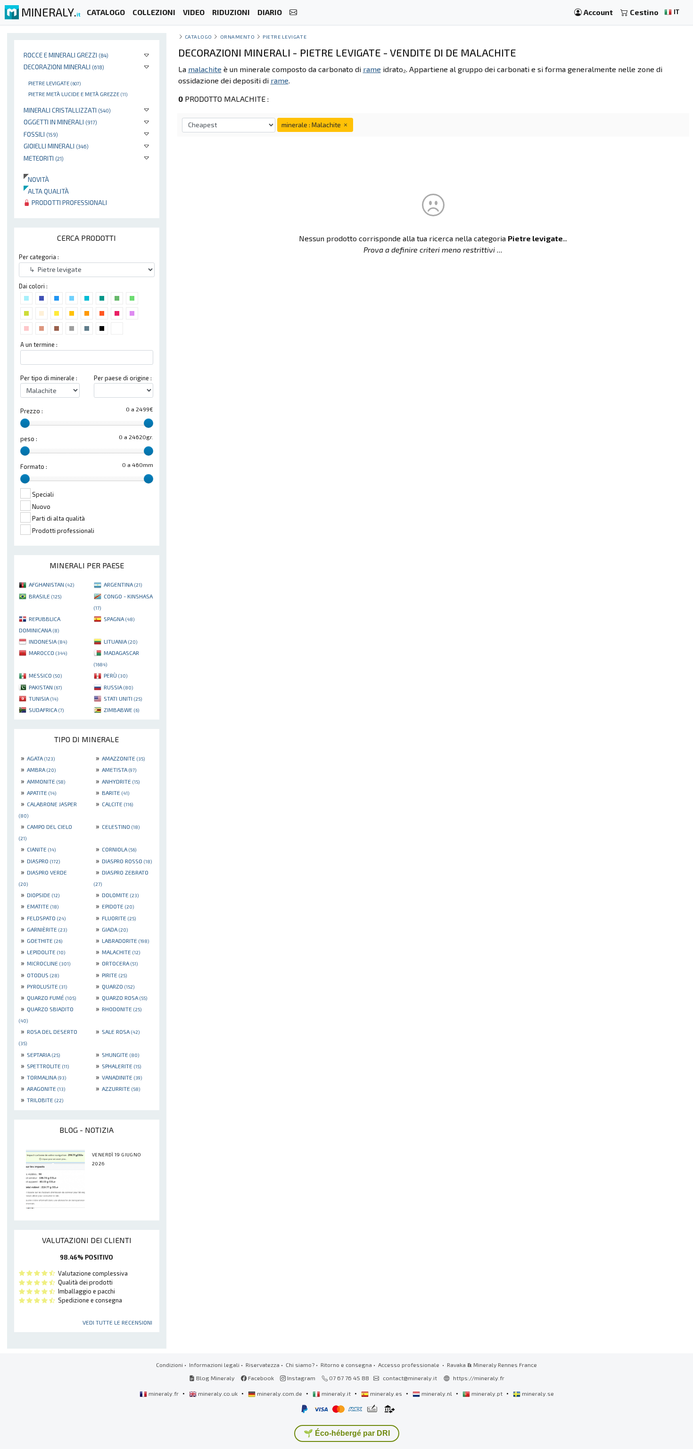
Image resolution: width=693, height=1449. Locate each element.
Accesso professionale (409, 1364)
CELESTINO (121, 826)
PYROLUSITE (47, 986)
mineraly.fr (163, 1393)
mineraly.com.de (280, 1393)
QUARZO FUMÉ (51, 997)
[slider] (25, 423)
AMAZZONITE (123, 758)
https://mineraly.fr (478, 1378)
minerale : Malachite (311, 125)
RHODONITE (121, 1009)
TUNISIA (43, 698)
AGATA (41, 758)
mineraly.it (336, 1393)
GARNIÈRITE (47, 929)
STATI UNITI (123, 698)
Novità (36, 179)
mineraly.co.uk (218, 1393)
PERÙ (115, 675)
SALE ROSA (121, 1031)
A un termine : (39, 344)
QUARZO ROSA (124, 997)
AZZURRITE (121, 1088)
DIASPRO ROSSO (127, 861)
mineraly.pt (487, 1393)
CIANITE (41, 849)
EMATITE (42, 906)
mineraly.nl (437, 1393)
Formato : (33, 466)
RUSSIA (118, 687)
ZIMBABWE (121, 709)
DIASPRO (43, 861)
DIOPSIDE (43, 895)
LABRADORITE (125, 940)
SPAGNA (119, 618)
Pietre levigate (54, 83)
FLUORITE (119, 918)
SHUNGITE (120, 1054)
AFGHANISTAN (51, 584)
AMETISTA (119, 769)
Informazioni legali (214, 1364)
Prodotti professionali (68, 202)
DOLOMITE (120, 895)
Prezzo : (31, 411)
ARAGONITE (46, 1088)
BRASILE (45, 596)
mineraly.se (537, 1393)
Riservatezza (263, 1364)
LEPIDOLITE (46, 952)
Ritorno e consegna (346, 1364)
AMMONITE (46, 781)
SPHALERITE (121, 1066)
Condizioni (169, 1364)
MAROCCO (48, 652)
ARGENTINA (123, 584)
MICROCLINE (48, 963)
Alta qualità (46, 191)
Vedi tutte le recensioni (117, 1322)
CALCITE (117, 804)
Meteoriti (44, 158)
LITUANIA (120, 641)
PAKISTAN (45, 687)
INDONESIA (48, 641)
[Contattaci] (293, 12)
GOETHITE (44, 940)
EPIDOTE (118, 906)
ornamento (237, 36)
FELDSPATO (46, 918)
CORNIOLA (119, 849)
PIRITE (114, 975)
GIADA (115, 929)
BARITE (115, 792)
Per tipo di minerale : (48, 378)
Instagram (300, 1378)
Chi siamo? (300, 1364)
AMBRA (41, 769)
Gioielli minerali (56, 146)
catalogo (198, 36)
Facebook (260, 1378)
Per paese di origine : (123, 378)
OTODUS (43, 975)
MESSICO (45, 675)
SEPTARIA (43, 1054)
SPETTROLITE (48, 1066)
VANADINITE (122, 1077)
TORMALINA (46, 1077)
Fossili (41, 134)
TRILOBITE (45, 1100)
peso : (28, 438)
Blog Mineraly (215, 1378)
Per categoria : (39, 257)
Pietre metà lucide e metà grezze (77, 93)
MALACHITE (121, 952)
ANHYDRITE (121, 781)
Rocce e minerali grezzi (66, 55)
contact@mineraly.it (410, 1378)
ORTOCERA (120, 963)
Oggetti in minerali (60, 122)
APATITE (41, 792)
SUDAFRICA (46, 709)
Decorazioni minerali (64, 67)
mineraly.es (386, 1393)
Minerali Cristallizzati (67, 110)
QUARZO (118, 986)
